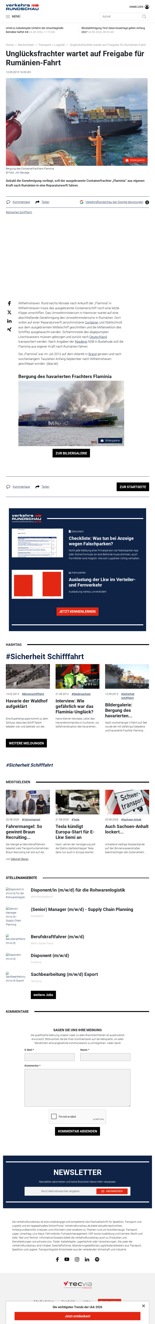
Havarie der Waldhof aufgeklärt (27, 703)
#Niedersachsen (81, 693)
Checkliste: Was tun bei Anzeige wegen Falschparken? (101, 541)
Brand (92, 354)
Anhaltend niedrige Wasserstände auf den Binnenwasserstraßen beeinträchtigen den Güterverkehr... (125, 848)
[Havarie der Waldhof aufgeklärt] (28, 676)
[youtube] (66, 1259)
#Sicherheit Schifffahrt (45, 656)
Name (84, 1049)
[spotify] (97, 1259)
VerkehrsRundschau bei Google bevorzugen (114, 202)
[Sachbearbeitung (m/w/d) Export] (15, 977)
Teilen (45, 202)
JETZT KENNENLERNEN (77, 611)
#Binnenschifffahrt (33, 693)
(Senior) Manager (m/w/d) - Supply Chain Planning (82, 909)
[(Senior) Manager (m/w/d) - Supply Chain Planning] (15, 916)
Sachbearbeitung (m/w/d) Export (64, 974)
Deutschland (98, 337)
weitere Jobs (43, 995)
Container (91, 322)
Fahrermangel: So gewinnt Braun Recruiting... (24, 832)
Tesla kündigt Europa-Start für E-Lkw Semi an (75, 832)
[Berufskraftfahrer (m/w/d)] (15, 939)
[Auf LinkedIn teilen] (9, 320)
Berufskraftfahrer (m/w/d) (57, 936)
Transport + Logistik (51, 45)
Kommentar (32, 1065)
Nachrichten (26, 45)
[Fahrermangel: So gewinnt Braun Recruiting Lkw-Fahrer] (28, 802)
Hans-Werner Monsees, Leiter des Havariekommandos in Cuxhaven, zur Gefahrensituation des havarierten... (77, 722)
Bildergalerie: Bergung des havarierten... (118, 710)
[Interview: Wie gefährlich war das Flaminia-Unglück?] (77, 676)
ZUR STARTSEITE (133, 487)
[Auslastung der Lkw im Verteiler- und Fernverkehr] (37, 584)
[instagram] (77, 1259)
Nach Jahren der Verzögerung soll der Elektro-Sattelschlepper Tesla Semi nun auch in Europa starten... (75, 848)
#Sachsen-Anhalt (131, 819)
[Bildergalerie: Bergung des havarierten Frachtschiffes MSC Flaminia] (127, 676)
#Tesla (75, 819)
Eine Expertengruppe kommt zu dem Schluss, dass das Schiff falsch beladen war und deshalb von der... (27, 722)
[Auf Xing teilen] (9, 329)
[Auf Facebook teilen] (9, 303)
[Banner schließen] (142, 1305)
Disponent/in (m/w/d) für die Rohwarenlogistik (78, 890)
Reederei (81, 341)
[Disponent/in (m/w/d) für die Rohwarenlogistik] (15, 893)
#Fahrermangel (31, 819)
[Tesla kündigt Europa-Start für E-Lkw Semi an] (77, 802)
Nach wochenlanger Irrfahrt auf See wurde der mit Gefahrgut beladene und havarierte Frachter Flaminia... (126, 726)
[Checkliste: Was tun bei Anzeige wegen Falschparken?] (37, 543)
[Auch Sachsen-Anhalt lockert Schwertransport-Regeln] (127, 802)
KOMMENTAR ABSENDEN (77, 1131)
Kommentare (21, 202)
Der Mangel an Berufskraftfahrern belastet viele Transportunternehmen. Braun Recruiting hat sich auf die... (27, 848)
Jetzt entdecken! (77, 1316)
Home (10, 45)
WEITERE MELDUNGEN (26, 743)
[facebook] (57, 1259)
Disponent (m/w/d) (50, 955)
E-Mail (28, 1049)
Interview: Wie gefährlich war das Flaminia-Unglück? (74, 706)
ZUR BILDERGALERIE (71, 453)
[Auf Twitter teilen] (9, 312)
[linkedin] (87, 1259)
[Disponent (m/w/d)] (15, 956)
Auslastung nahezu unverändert (87, 591)
